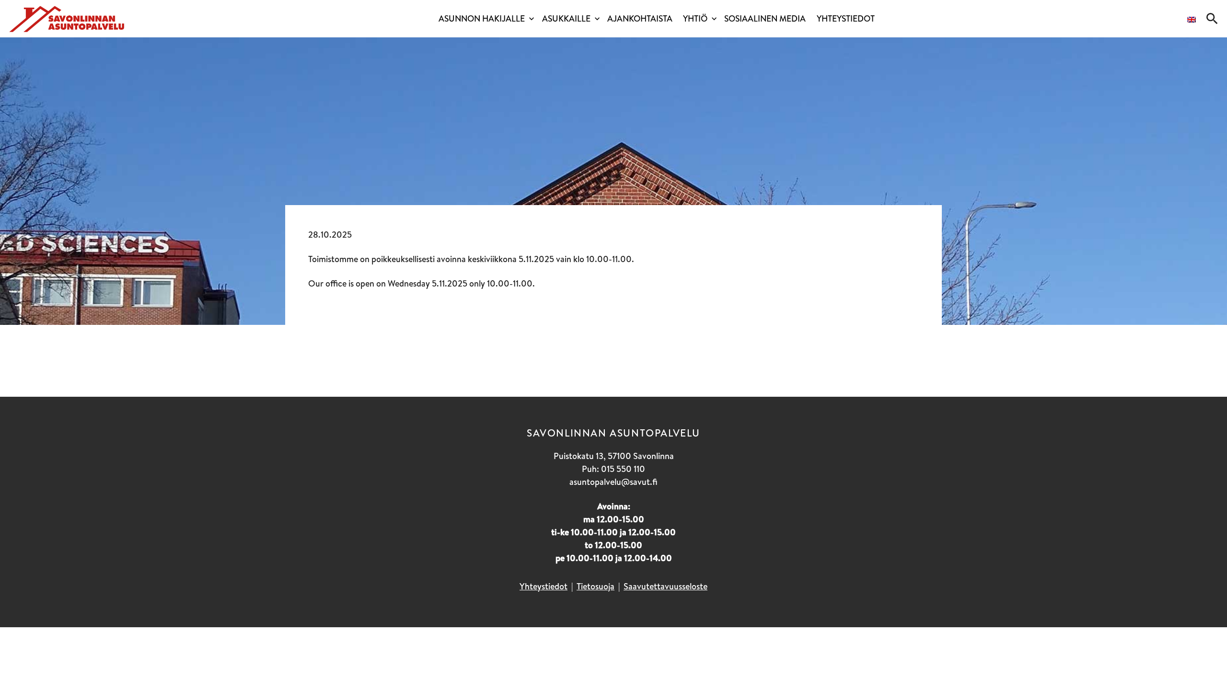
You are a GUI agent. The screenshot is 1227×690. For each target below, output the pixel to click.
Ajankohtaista (639, 18)
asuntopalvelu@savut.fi (613, 482)
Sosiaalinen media (765, 18)
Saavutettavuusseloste (665, 586)
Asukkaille (566, 18)
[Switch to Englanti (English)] (1191, 21)
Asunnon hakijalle (482, 18)
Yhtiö (695, 18)
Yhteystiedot (846, 18)
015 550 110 (623, 469)
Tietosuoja (595, 586)
